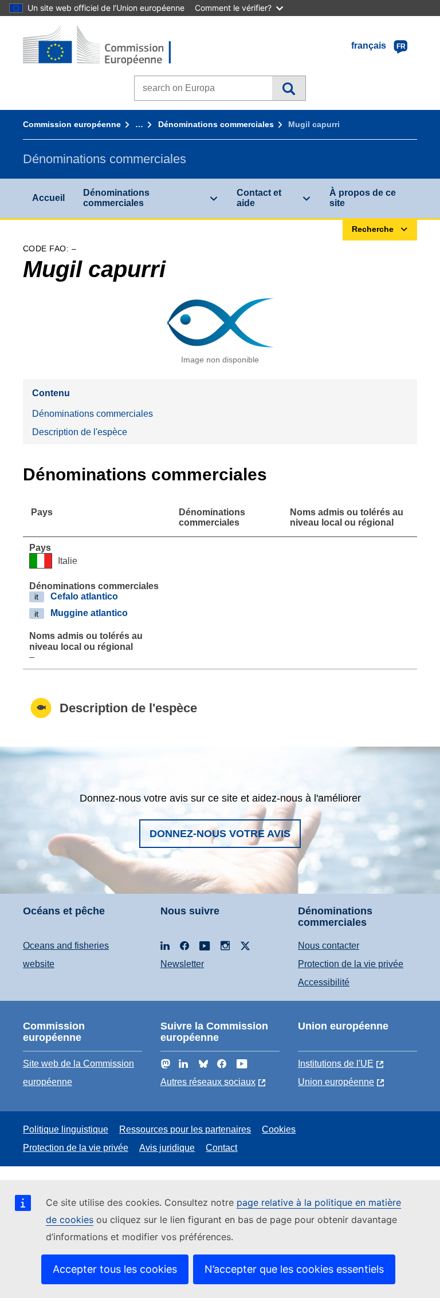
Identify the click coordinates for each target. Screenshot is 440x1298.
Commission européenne (72, 124)
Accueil (48, 198)
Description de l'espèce (79, 432)
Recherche (288, 88)
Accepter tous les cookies (115, 1269)
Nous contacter (328, 945)
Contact (221, 1148)
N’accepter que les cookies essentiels (294, 1269)
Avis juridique (167, 1148)
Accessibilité (323, 982)
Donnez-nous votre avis (220, 833)
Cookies (279, 1129)
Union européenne (336, 1082)
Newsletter (182, 964)
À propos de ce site (362, 198)
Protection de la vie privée (350, 964)
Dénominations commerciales (216, 124)
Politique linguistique (65, 1129)
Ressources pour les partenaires (185, 1129)
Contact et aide (259, 198)
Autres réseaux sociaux (208, 1082)
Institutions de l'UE (336, 1063)
